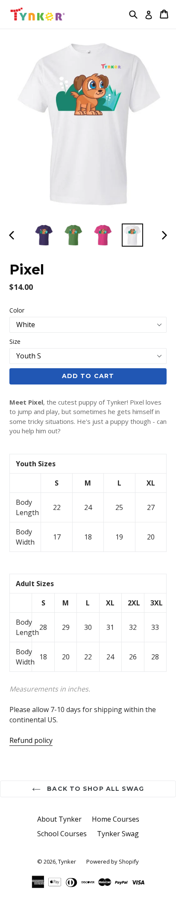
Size (15, 341)
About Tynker (59, 819)
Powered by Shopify (112, 861)
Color (16, 310)
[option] (44, 235)
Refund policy (31, 740)
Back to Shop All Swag (94, 789)
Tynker (67, 861)
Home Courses (115, 819)
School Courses (62, 833)
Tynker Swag (118, 833)
